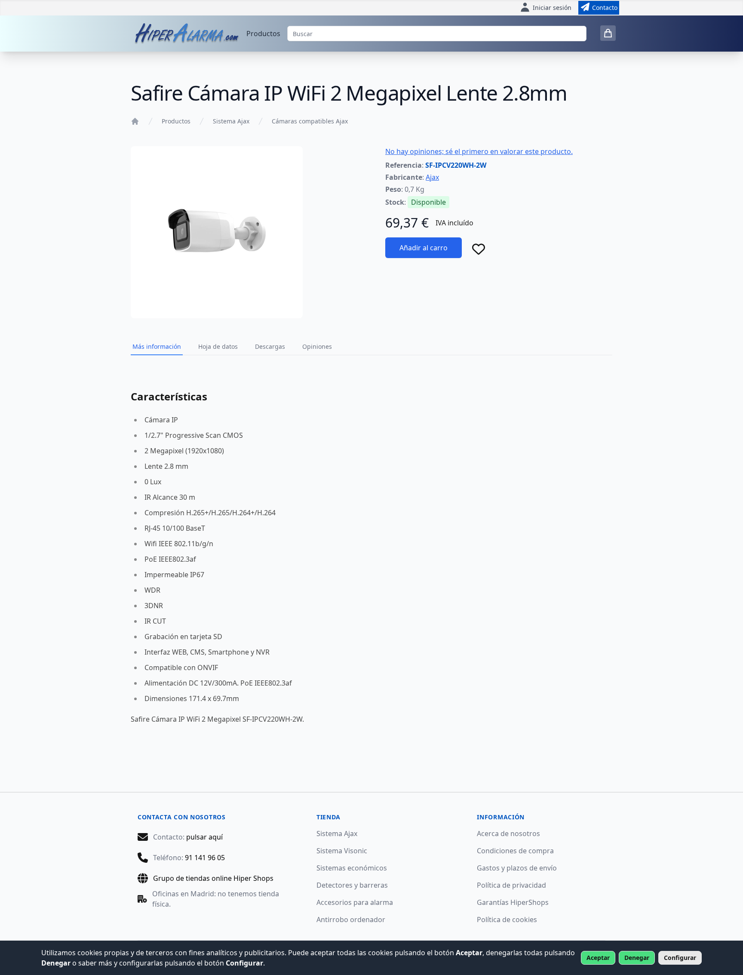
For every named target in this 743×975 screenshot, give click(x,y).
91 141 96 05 (205, 857)
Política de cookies (507, 919)
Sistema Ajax (231, 121)
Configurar (680, 957)
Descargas (270, 346)
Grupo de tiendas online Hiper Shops (213, 878)
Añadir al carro (423, 247)
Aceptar (598, 957)
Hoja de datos (218, 346)
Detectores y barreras (352, 885)
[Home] (135, 121)
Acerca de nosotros (508, 833)
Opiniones (317, 346)
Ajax (432, 177)
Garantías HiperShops (513, 902)
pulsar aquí (204, 837)
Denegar (636, 957)
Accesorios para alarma (354, 902)
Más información (156, 346)
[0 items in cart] (608, 33)
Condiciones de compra (515, 850)
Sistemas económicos (351, 868)
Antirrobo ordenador (350, 919)
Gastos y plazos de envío (517, 868)
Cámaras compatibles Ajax (310, 121)
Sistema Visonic (341, 850)
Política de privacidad (511, 885)
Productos (263, 33)
